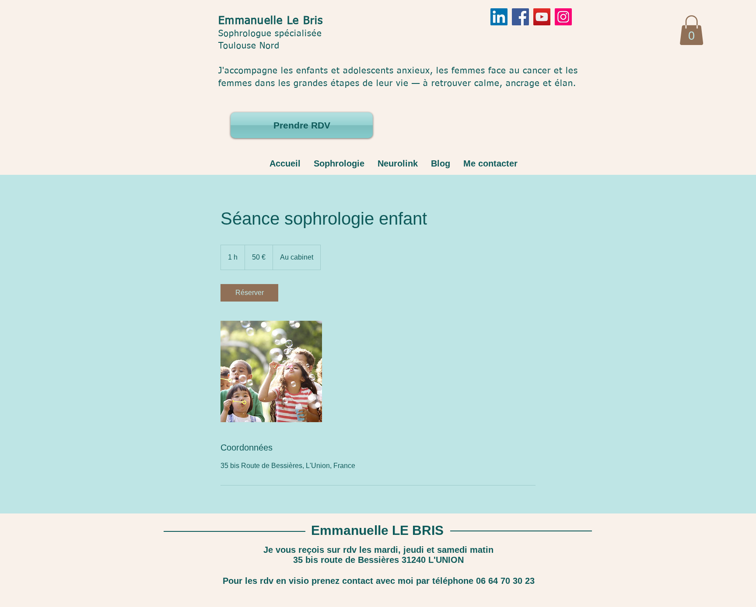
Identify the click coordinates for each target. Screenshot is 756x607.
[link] (249, 293)
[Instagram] (563, 16)
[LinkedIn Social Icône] (499, 16)
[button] (691, 30)
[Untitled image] (271, 371)
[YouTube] (541, 16)
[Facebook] (520, 16)
